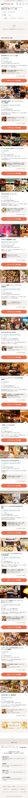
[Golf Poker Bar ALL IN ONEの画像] (14, 323)
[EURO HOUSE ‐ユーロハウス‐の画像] (14, 185)
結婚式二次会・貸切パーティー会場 (8, 747)
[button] (14, 758)
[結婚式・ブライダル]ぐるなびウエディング (9, 745)
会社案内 (4, 786)
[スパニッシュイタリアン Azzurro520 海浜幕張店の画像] (14, 369)
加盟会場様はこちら (15, 789)
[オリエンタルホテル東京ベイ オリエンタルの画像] (14, 139)
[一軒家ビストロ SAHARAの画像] (14, 416)
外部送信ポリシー (6, 789)
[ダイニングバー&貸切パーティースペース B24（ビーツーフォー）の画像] (14, 592)
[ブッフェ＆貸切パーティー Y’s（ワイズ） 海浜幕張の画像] (14, 276)
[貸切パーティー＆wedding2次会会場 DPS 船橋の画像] (14, 497)
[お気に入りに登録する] (25, 53)
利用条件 (13, 786)
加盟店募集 (22, 789)
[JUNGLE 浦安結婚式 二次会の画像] (14, 230)
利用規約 (9, 786)
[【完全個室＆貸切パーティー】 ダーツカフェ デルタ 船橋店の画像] (14, 92)
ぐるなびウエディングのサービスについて (10, 791)
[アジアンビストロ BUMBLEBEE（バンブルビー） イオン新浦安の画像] (14, 639)
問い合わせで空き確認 (15, 127)
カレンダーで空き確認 (15, 80)
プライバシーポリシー (21, 786)
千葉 (17, 747)
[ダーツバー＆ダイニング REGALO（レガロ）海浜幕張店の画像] (14, 544)
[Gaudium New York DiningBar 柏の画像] (14, 452)
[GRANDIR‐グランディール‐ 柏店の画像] (14, 46)
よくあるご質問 (23, 791)
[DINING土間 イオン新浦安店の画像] (14, 686)
